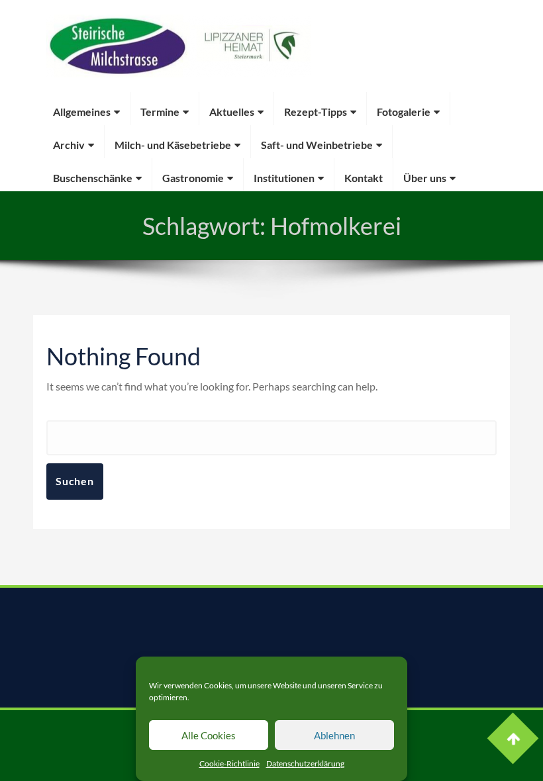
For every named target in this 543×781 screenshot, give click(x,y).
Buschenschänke (92, 177)
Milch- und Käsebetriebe (173, 144)
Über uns (424, 177)
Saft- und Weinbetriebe (317, 144)
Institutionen (284, 177)
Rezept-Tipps (315, 111)
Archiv (69, 144)
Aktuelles (231, 111)
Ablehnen (334, 735)
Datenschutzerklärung (305, 763)
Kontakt (363, 177)
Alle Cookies (208, 735)
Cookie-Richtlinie (229, 763)
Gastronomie (193, 177)
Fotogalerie (403, 111)
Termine (159, 111)
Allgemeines (82, 111)
